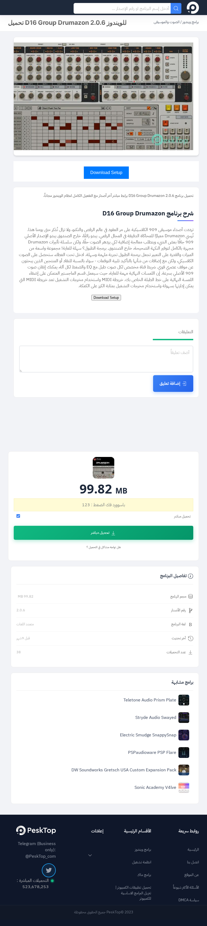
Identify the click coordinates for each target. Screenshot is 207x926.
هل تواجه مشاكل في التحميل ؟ (104, 547)
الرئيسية (193, 849)
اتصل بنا (193, 862)
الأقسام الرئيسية (137, 831)
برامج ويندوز (190, 22)
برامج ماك (144, 875)
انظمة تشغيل (141, 862)
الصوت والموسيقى (167, 22)
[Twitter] (49, 870)
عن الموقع (191, 875)
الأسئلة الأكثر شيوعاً (186, 887)
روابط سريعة (188, 831)
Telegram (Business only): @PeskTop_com (37, 849)
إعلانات (97, 831)
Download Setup (106, 172)
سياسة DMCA (188, 900)
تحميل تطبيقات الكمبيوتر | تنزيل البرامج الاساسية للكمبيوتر (133, 893)
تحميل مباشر (100, 532)
